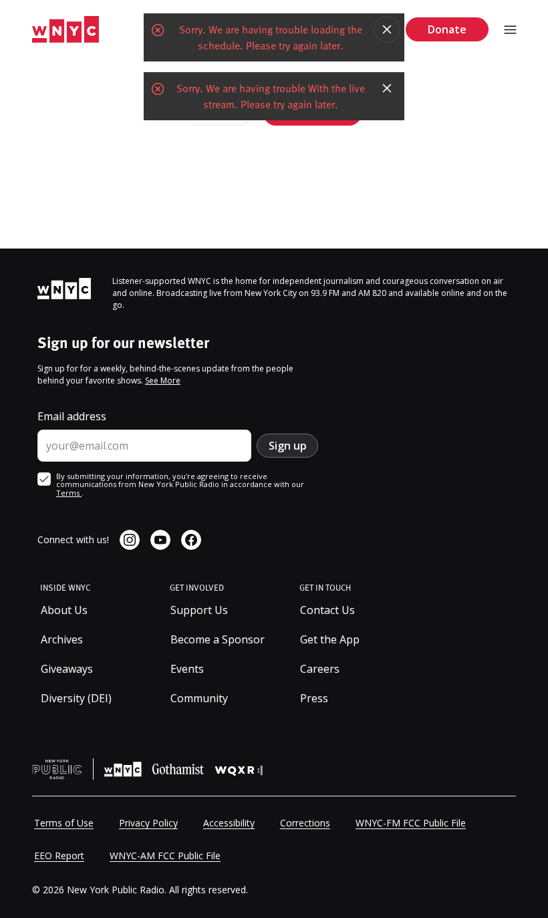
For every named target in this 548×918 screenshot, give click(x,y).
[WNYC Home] (65, 29)
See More (162, 380)
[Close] (387, 29)
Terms (69, 493)
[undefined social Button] (130, 540)
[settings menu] (510, 30)
